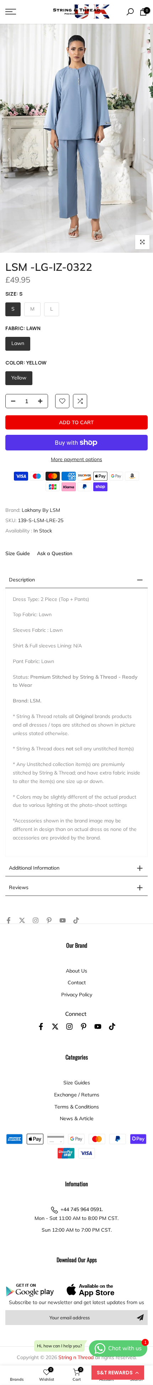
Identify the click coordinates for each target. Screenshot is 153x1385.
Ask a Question (54, 553)
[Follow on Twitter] (22, 920)
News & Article (77, 1118)
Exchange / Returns (76, 1094)
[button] (117, 1372)
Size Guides (76, 1082)
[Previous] (8, 139)
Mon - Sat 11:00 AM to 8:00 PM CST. (76, 1218)
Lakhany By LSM (41, 510)
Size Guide (17, 553)
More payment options (76, 459)
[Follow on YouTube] (62, 920)
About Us (76, 971)
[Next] (143, 139)
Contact (77, 982)
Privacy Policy (76, 994)
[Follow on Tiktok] (76, 920)
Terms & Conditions (76, 1107)
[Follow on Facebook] (8, 920)
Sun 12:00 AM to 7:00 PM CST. (77, 1230)
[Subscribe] (140, 1317)
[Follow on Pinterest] (49, 920)
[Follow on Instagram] (35, 920)
